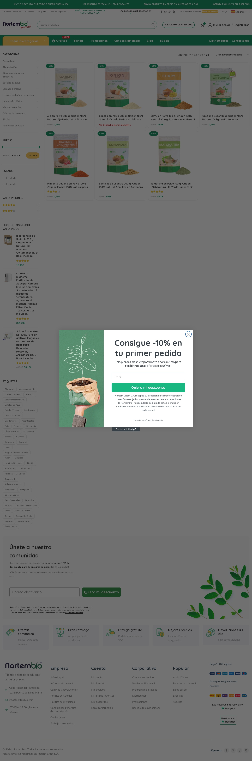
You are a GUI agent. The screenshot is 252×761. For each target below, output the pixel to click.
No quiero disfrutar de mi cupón (148, 420)
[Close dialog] (188, 334)
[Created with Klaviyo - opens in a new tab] (126, 429)
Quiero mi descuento (148, 387)
